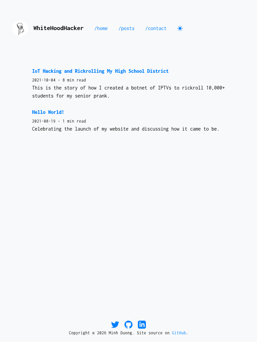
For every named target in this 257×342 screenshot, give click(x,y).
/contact (156, 28)
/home (101, 28)
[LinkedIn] (142, 324)
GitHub (179, 333)
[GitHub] (128, 324)
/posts (126, 28)
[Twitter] (115, 324)
